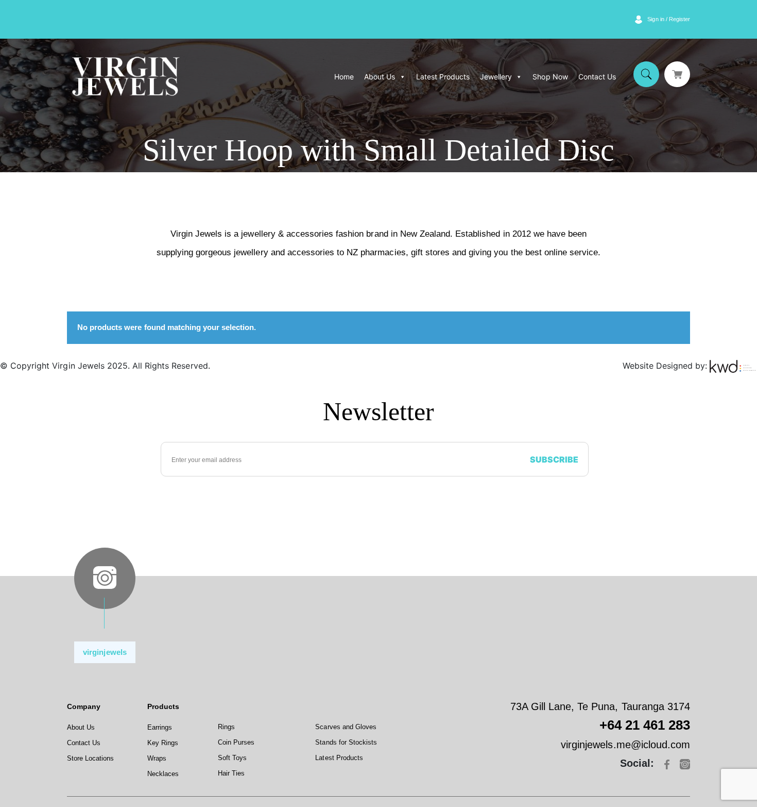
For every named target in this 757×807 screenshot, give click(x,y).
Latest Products (443, 76)
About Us (379, 76)
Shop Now (549, 76)
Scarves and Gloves (345, 727)
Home (344, 76)
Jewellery (496, 76)
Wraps (156, 758)
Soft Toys (232, 758)
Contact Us (597, 76)
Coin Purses (236, 742)
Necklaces (163, 774)
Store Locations (90, 758)
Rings (226, 727)
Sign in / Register (668, 19)
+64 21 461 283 (644, 725)
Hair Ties (231, 773)
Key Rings (162, 743)
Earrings (159, 727)
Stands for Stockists (346, 742)
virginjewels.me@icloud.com (625, 744)
